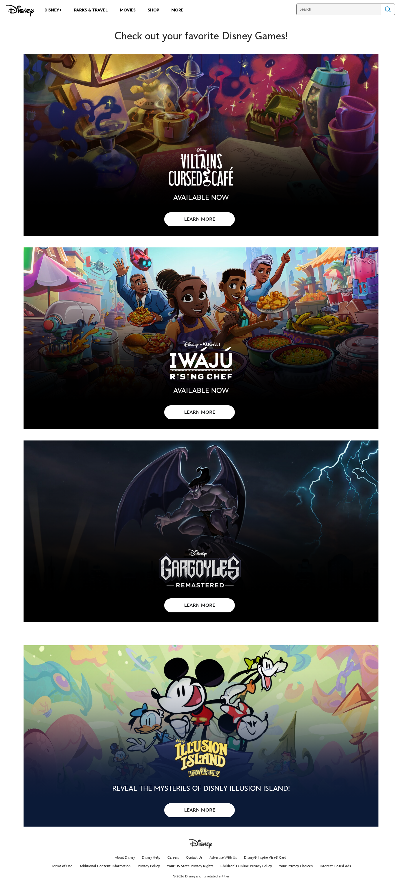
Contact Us (194, 857)
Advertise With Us (223, 857)
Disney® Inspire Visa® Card (265, 857)
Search (388, 9)
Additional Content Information (105, 866)
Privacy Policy (149, 866)
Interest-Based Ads (335, 866)
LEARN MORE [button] (199, 219)
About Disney (125, 857)
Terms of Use (61, 866)
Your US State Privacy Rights (190, 866)
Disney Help (151, 857)
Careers (173, 857)
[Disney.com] (20, 10)
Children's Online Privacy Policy (246, 866)
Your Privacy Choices (296, 866)
